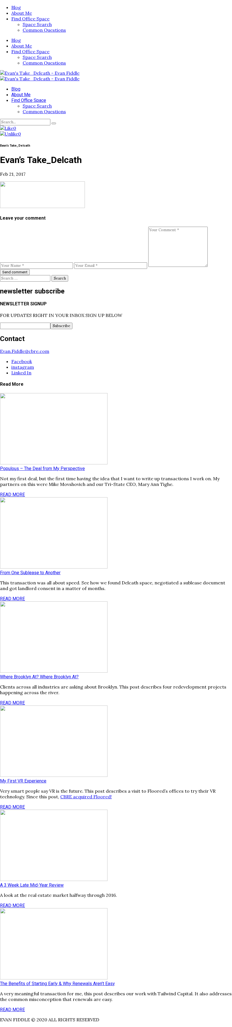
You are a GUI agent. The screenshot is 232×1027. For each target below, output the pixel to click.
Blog (16, 7)
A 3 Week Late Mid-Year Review (32, 885)
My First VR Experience (23, 781)
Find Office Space (30, 19)
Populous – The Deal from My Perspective (42, 468)
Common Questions (44, 30)
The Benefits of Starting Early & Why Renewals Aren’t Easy (57, 983)
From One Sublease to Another (30, 572)
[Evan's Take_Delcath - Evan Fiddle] (40, 73)
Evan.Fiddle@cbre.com (24, 351)
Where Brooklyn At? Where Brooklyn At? (39, 676)
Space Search (37, 24)
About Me (21, 13)
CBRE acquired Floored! (86, 796)
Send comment (14, 272)
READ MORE (12, 494)
